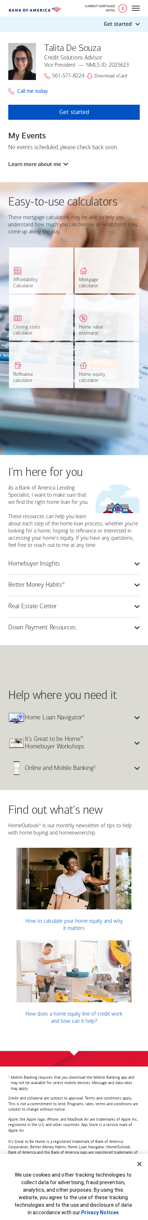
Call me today (32, 91)
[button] (74, 24)
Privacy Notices (100, 1212)
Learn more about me (34, 164)
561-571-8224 (68, 76)
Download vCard (110, 76)
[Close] (139, 1164)
